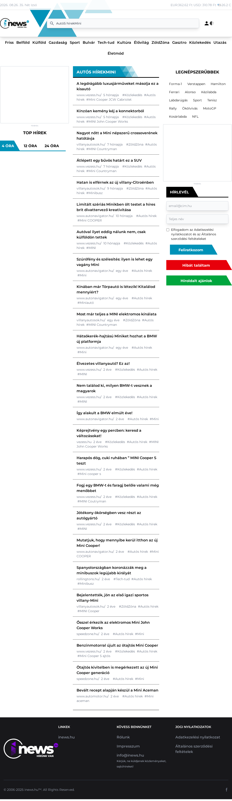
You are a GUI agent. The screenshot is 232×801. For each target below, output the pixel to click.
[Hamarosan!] (207, 23)
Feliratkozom (191, 250)
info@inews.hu (130, 755)
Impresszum (128, 746)
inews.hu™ (32, 790)
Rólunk (123, 737)
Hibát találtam (196, 265)
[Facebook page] (226, 789)
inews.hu (66, 737)
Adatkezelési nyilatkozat (197, 737)
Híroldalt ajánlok (196, 281)
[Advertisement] (35, 94)
